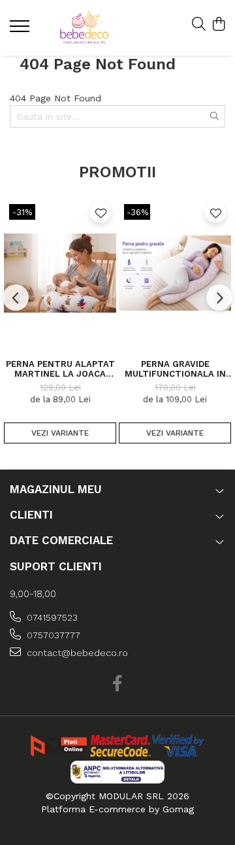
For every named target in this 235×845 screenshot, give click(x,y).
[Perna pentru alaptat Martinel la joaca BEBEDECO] (60, 273)
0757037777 (52, 635)
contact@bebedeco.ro (76, 652)
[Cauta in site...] (199, 25)
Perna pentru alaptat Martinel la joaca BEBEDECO (60, 369)
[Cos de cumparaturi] (218, 25)
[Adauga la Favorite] (100, 212)
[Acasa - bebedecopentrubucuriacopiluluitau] (84, 28)
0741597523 (51, 617)
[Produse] (21, 30)
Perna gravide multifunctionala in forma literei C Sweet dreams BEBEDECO (175, 369)
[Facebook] (117, 684)
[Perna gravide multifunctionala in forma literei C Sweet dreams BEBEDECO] (175, 273)
